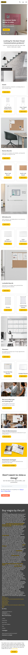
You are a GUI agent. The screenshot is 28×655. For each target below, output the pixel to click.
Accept (14, 652)
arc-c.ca (3, 596)
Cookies (3, 618)
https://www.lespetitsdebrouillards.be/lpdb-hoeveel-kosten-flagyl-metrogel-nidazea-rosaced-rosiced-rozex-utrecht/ (13, 525)
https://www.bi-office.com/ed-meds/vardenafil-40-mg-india (13, 599)
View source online (15, 555)
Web (3, 607)
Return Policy (4, 622)
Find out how (7, 436)
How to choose (7, 408)
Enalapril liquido (5, 602)
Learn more (6, 92)
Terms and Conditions (6, 624)
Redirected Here (5, 603)
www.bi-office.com (18, 566)
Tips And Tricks (5, 600)
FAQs (3, 626)
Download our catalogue (9, 465)
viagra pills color (5, 535)
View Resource (19, 550)
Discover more (7, 29)
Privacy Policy (4, 620)
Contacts (3, 628)
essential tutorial (5, 597)
